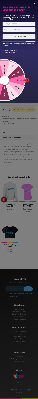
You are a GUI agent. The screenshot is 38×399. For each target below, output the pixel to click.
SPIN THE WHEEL (19, 37)
